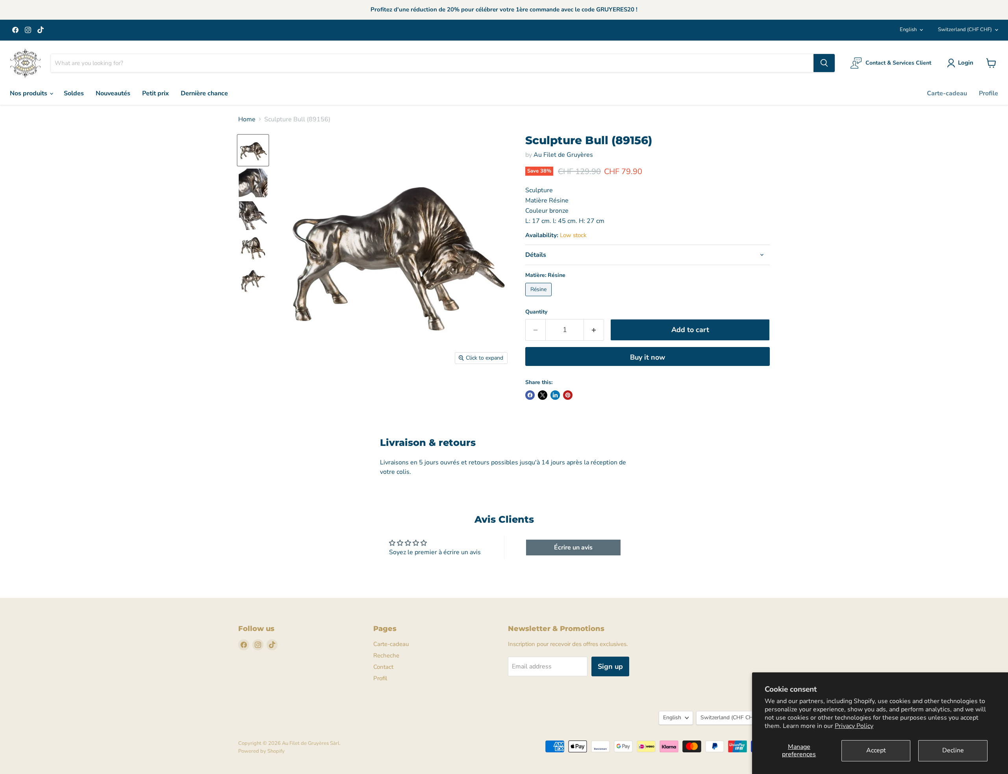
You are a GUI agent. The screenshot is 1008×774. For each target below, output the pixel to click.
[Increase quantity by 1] (594, 330)
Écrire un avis (573, 547)
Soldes (74, 93)
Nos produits (29, 93)
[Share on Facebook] (530, 395)
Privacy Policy (854, 726)
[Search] (824, 63)
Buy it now (647, 357)
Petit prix (155, 93)
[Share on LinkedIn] (555, 395)
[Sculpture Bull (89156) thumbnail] (253, 150)
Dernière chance (204, 93)
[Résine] (539, 298)
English (908, 29)
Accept (876, 750)
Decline (953, 750)
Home (247, 119)
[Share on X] (542, 395)
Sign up (610, 666)
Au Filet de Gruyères (563, 154)
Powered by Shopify (261, 751)
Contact (383, 667)
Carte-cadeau (947, 93)
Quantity (536, 312)
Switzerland (965, 29)
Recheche (386, 655)
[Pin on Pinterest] (568, 395)
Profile (988, 93)
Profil (380, 678)
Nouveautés (113, 93)
